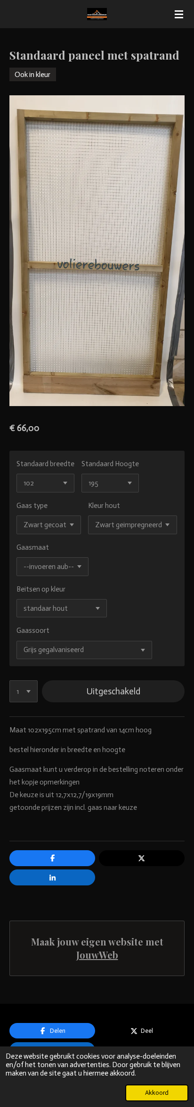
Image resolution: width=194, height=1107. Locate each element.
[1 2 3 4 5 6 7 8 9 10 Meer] (23, 691)
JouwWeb (97, 954)
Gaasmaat (32, 547)
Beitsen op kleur (40, 589)
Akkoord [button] (157, 1093)
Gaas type (32, 505)
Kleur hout (104, 505)
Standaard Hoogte (110, 464)
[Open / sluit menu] (179, 14)
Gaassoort (32, 630)
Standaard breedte (45, 464)
